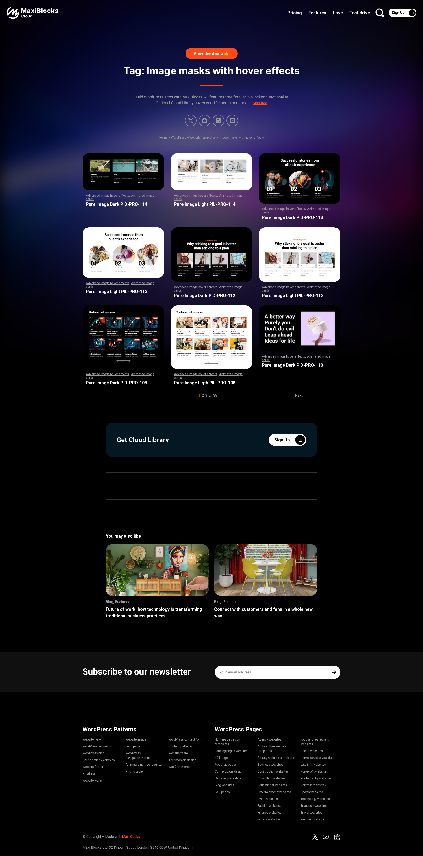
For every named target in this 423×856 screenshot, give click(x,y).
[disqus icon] (204, 120)
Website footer (93, 767)
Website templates (202, 137)
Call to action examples (99, 760)
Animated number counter (144, 764)
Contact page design (229, 771)
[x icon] (191, 120)
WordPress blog (93, 753)
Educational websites (272, 785)
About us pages (226, 764)
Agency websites (269, 739)
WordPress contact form (186, 739)
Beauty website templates (276, 758)
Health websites (312, 751)
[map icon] (336, 836)
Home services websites (317, 758)
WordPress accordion (97, 746)
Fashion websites (270, 805)
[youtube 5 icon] (232, 120)
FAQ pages (222, 792)
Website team (178, 753)
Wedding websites (313, 819)
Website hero (92, 739)
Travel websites (311, 812)
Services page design (229, 778)
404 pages (222, 758)
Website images (137, 739)
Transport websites (314, 805)
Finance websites (270, 812)
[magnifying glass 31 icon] (218, 120)
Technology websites (315, 799)
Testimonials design (182, 760)
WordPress (178, 137)
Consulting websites (272, 778)
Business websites (270, 764)
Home (163, 137)
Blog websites (224, 785)
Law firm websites (313, 764)
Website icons (92, 780)
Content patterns (180, 746)
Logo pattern (134, 746)
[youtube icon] (326, 836)
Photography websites (316, 778)
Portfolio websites (313, 785)
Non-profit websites (314, 771)
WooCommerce (179, 767)
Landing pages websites (231, 751)
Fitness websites (269, 819)
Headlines (89, 773)
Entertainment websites (274, 792)
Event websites (268, 799)
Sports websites (312, 792)
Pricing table (134, 771)
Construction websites (273, 771)
